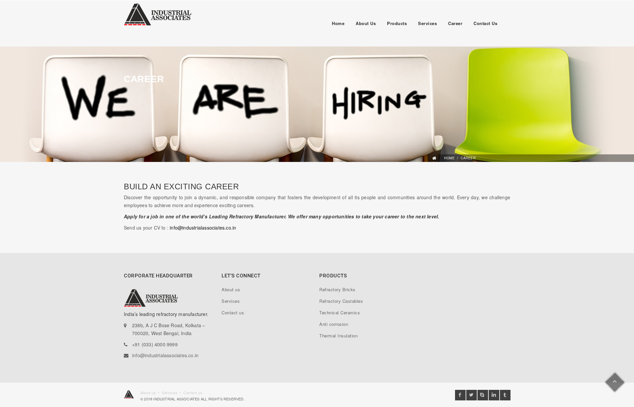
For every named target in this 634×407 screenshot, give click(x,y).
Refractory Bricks (337, 289)
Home (338, 23)
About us (366, 23)
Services (427, 23)
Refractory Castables (341, 301)
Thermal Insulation (338, 335)
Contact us (485, 23)
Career (455, 23)
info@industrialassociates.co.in (203, 227)
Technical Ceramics (339, 312)
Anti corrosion (333, 324)
